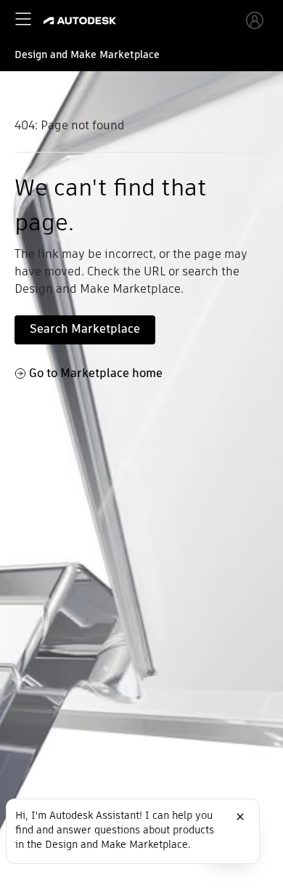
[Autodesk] (82, 20)
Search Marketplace (85, 328)
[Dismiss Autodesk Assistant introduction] (240, 816)
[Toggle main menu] (23, 19)
